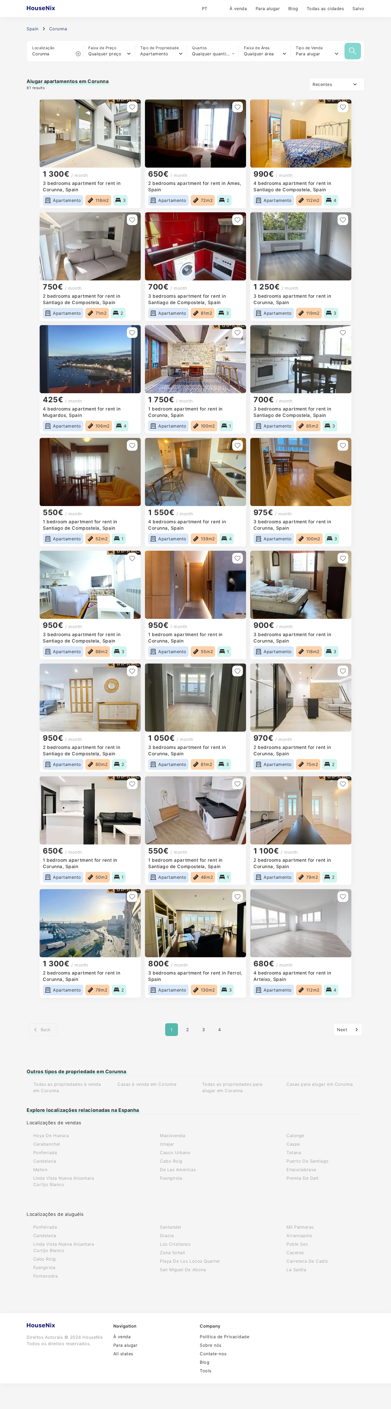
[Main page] (51, 8)
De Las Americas (178, 1169)
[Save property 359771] (132, 332)
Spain (33, 28)
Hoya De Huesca (51, 1135)
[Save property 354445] (343, 445)
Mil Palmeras (300, 1227)
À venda (238, 8)
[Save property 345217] (237, 783)
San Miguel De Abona (183, 1269)
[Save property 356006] (237, 445)
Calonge (295, 1135)
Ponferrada (45, 1152)
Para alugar (268, 8)
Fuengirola (171, 1178)
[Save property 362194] (132, 107)
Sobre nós (211, 1345)
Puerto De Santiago (307, 1161)
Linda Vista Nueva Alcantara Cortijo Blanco (63, 1181)
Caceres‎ (295, 1252)
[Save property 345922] (343, 671)
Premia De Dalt (302, 1178)
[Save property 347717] (343, 558)
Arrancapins (299, 1235)
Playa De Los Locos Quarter (190, 1261)
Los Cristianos (175, 1244)
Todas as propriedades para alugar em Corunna (232, 1087)
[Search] (352, 51)
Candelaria (44, 1161)
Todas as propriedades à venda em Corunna (67, 1087)
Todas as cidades (325, 8)
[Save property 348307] (237, 558)
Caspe (293, 1144)
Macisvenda (172, 1135)
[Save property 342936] (237, 896)
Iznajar (167, 1144)
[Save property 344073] (132, 896)
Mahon (40, 1169)
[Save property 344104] (343, 783)
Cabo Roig (171, 1161)
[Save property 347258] (132, 671)
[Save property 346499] (237, 671)
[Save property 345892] (132, 783)
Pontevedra (45, 1276)
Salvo (358, 8)
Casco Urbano (175, 1152)
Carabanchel (46, 1144)
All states (123, 1353)
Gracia (167, 1235)
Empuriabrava (301, 1169)
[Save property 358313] (132, 445)
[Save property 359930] (343, 219)
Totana (293, 1152)
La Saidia (296, 1269)
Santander (171, 1227)
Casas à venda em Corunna (147, 1084)
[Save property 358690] (343, 332)
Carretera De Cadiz (307, 1261)
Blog (293, 8)
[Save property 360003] (237, 219)
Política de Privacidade (224, 1336)
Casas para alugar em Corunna (319, 1084)
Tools (205, 1370)
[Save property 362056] (237, 107)
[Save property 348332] (132, 558)
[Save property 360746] (132, 219)
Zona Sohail (172, 1252)
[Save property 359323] (237, 332)
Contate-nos (213, 1353)
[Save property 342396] (343, 896)
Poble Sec (297, 1244)
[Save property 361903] (343, 107)
